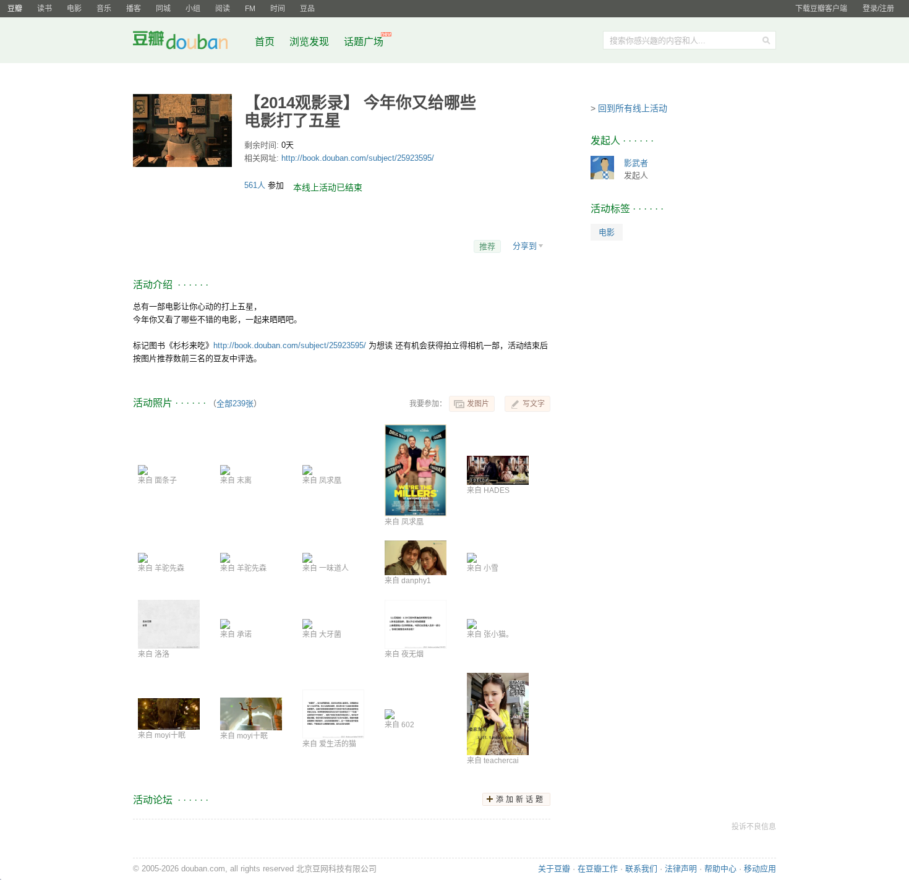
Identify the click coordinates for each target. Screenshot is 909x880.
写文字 (534, 403)
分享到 (525, 245)
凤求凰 (330, 480)
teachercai (501, 760)
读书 (44, 8)
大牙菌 (330, 634)
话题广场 (363, 41)
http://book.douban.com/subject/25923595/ (357, 158)
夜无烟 (412, 654)
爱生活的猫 (337, 744)
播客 (133, 8)
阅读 (222, 8)
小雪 (491, 568)
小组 (193, 8)
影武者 (636, 163)
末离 (244, 480)
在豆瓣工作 (598, 868)
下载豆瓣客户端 (821, 8)
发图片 (478, 403)
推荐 (487, 246)
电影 (74, 8)
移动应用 (760, 868)
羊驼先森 (169, 568)
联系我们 (641, 868)
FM (250, 8)
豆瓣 (14, 8)
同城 (163, 8)
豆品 (307, 8)
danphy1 (416, 580)
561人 (256, 185)
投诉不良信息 (754, 826)
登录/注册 (878, 8)
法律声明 (681, 868)
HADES (497, 490)
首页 (265, 41)
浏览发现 (310, 41)
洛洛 (162, 654)
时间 (277, 8)
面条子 (166, 480)
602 (407, 724)
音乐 (103, 8)
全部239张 (235, 403)
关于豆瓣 (554, 868)
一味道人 (334, 568)
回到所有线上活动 (632, 108)
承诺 (244, 634)
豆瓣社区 (190, 42)
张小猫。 (498, 634)
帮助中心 (720, 868)
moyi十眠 (170, 735)
